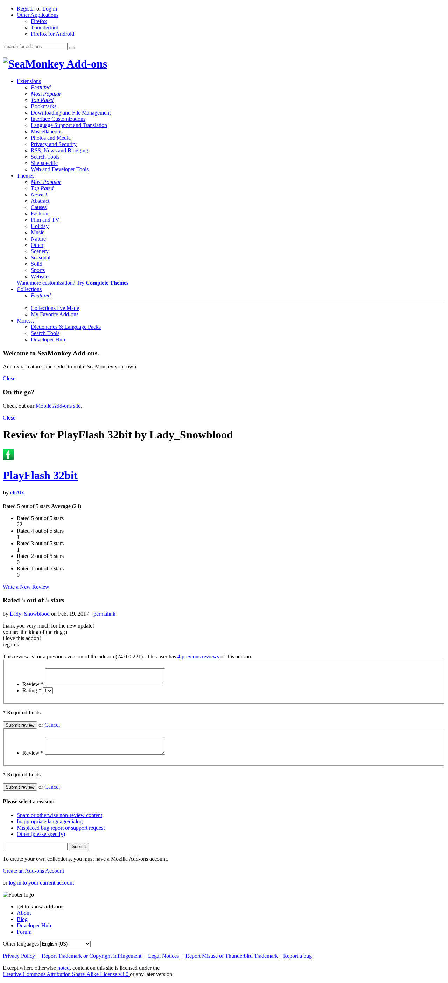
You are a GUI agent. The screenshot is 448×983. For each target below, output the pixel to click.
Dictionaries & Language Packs (66, 327)
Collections (29, 289)
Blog (22, 919)
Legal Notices (164, 956)
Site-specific (44, 163)
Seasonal (40, 258)
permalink (104, 614)
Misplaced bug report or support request (61, 828)
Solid (36, 264)
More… (25, 321)
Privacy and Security (54, 144)
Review (33, 684)
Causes (39, 207)
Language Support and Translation (69, 125)
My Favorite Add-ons (54, 314)
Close (9, 378)
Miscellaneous (46, 131)
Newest (39, 195)
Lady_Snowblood (30, 614)
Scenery (40, 251)
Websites (40, 276)
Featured (41, 87)
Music (37, 232)
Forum (24, 932)
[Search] (72, 48)
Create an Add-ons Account (33, 871)
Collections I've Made (55, 308)
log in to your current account (41, 883)
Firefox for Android (52, 34)
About (24, 913)
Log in (49, 9)
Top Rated (42, 100)
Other (37, 245)
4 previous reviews (198, 656)
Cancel (52, 725)
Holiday (40, 226)
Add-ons (85, 63)
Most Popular (46, 94)
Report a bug (297, 956)
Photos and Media (51, 138)
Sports (38, 270)
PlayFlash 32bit (40, 475)
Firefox (39, 21)
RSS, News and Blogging (59, 150)
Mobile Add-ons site (58, 406)
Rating (31, 690)
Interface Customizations (58, 119)
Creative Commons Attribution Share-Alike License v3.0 (66, 974)
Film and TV (45, 220)
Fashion (39, 213)
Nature (38, 239)
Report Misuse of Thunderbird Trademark (232, 956)
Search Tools (45, 157)
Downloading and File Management (71, 113)
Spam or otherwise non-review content (59, 815)
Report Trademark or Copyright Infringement (92, 956)
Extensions (29, 81)
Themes (25, 176)
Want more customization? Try (72, 283)
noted (63, 968)
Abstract (40, 201)
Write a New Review (26, 587)
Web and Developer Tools (60, 169)
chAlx (17, 493)
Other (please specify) (41, 834)
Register (26, 9)
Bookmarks (43, 106)
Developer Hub (48, 339)
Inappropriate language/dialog (50, 821)
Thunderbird (44, 27)
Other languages (21, 944)
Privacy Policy (19, 956)
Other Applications (37, 15)
